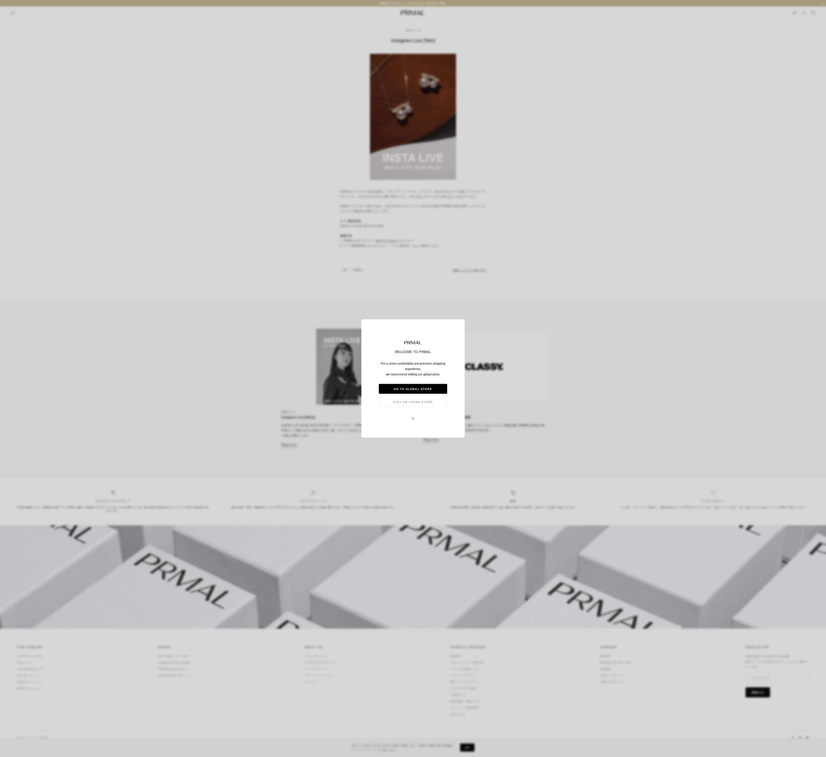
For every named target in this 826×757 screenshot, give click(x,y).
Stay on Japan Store (413, 402)
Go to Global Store (413, 389)
